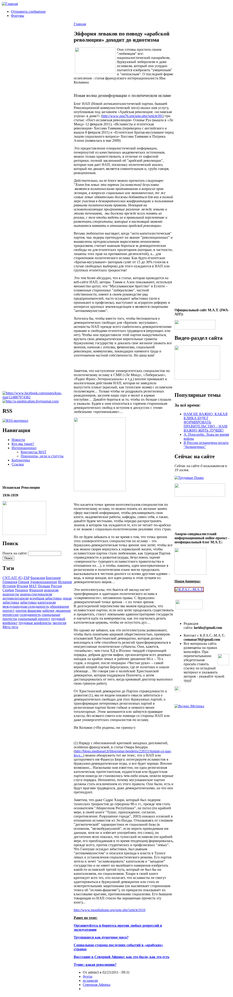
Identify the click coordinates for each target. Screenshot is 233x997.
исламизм (90, 980)
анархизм (51, 590)
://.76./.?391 (132, 116)
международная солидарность (26, 606)
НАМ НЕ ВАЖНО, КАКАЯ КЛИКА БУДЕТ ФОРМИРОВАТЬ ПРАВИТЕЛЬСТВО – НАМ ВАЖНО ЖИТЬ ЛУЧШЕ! (206, 422)
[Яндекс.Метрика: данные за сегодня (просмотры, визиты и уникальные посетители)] (189, 706)
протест (9, 610)
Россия (56, 586)
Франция (36, 590)
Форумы (17, 16)
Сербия (8, 590)
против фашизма (28, 610)
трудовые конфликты (34, 623)
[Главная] (10, 4)
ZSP (26, 578)
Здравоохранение (43, 582)
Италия (22, 586)
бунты (87, 976)
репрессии (11, 615)
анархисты (11, 594)
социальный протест (34, 619)
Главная (80, 24)
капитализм (47, 602)
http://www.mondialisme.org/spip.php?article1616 (109, 910)
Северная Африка (96, 985)
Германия (10, 582)
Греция (23, 582)
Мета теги (10, 627)
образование (59, 606)
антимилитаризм (16, 598)
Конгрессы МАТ (33, 452)
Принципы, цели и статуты (42, 456)
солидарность (30, 615)
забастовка (28, 602)
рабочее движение (56, 610)
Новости (18, 440)
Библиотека (21, 460)
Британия (53, 578)
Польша (44, 586)
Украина (21, 590)
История (9, 586)
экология (59, 623)
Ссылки (18, 464)
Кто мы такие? (23, 444)
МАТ (33, 586)
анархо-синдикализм (36, 594)
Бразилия (37, 578)
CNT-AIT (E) (13, 578)
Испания (65, 582)
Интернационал (24, 448)
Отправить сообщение (28, 11)
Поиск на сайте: (15, 553)
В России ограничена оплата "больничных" (206, 445)
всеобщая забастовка (46, 598)
